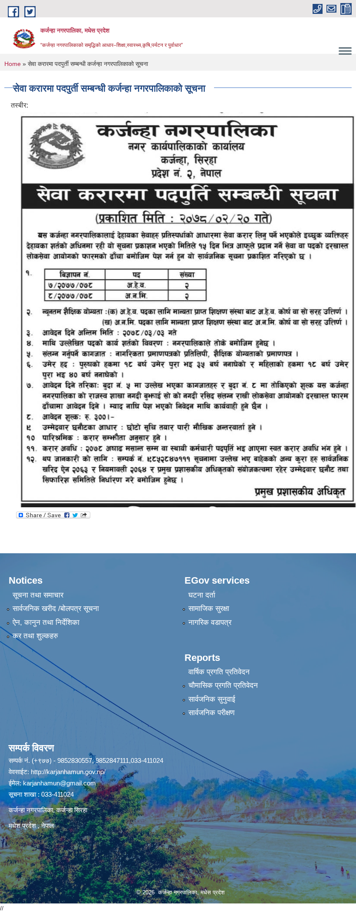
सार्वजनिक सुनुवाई (211, 699)
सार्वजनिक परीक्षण (211, 713)
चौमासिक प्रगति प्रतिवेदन (223, 685)
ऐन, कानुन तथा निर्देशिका (46, 622)
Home (12, 63)
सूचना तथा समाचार (38, 595)
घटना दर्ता (201, 595)
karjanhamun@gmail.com (59, 783)
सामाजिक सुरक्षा (208, 608)
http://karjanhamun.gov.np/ (68, 771)
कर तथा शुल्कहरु (35, 636)
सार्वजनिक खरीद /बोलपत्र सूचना (56, 608)
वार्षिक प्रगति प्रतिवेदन (219, 672)
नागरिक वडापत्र (209, 622)
